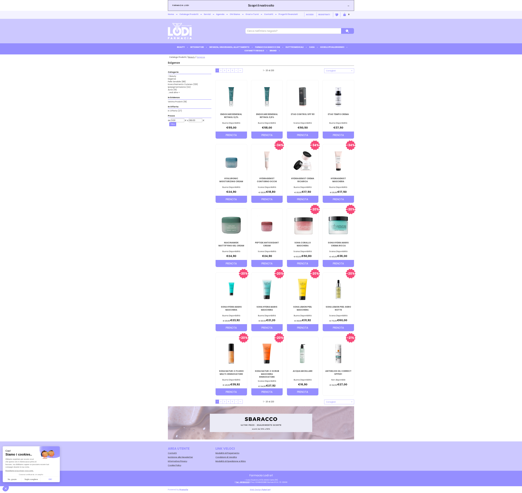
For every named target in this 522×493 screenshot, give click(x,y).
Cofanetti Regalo (254, 50)
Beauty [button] (181, 47)
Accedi (309, 14)
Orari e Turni (252, 14)
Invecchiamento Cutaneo (183, 84)
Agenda (220, 14)
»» (240, 70)
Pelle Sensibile (177, 81)
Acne (172, 89)
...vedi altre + (174, 92)
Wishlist (336, 14)
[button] (339, 70)
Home (171, 14)
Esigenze (172, 79)
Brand (273, 50)
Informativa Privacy (177, 461)
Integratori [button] (197, 47)
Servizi (207, 14)
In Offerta (175, 110)
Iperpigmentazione (179, 87)
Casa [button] (312, 47)
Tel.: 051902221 (242, 482)
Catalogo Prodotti (188, 14)
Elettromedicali (295, 47)
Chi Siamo (235, 14)
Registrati (324, 14)
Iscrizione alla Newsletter (180, 457)
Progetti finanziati (288, 14)
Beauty (191, 57)
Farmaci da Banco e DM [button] (267, 47)
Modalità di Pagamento (227, 453)
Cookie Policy (174, 465)
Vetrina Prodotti (177, 101)
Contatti (268, 14)
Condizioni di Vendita (226, 457)
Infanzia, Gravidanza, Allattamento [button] (229, 47)
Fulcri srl (266, 489)
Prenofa (183, 489)
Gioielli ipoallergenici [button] (332, 47)
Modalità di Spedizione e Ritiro (230, 461)
